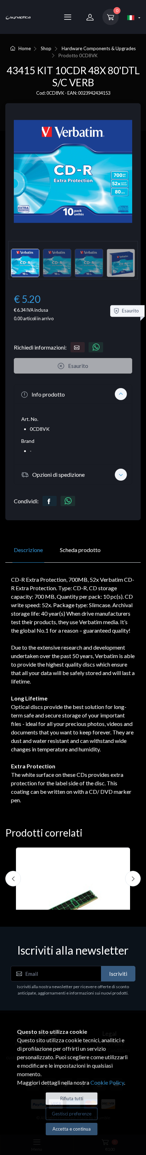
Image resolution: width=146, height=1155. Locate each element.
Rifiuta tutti (71, 1098)
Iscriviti (118, 974)
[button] (73, 394)
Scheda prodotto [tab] (80, 549)
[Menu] (67, 17)
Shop (46, 48)
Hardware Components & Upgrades (99, 48)
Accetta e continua (71, 1129)
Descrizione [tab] (28, 549)
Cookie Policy (107, 1082)
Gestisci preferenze (71, 1113)
